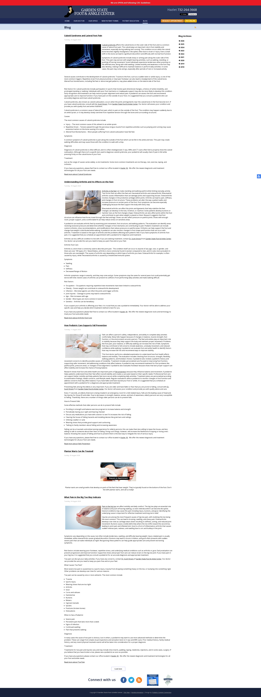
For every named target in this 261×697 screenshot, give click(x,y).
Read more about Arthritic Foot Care (78, 318)
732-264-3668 (187, 10)
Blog (145, 21)
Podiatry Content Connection (161, 692)
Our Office (93, 21)
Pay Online (190, 21)
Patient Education (130, 21)
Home (67, 21)
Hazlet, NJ (124, 168)
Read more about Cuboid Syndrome (77, 174)
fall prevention (120, 372)
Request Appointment (172, 21)
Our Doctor (79, 21)
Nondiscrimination (137, 692)
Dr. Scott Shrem (101, 104)
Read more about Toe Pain (74, 662)
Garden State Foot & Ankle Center (125, 104)
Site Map (127, 692)
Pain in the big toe (109, 506)
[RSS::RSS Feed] (195, 27)
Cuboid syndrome (109, 45)
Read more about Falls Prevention (77, 444)
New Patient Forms (110, 21)
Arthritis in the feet (109, 191)
